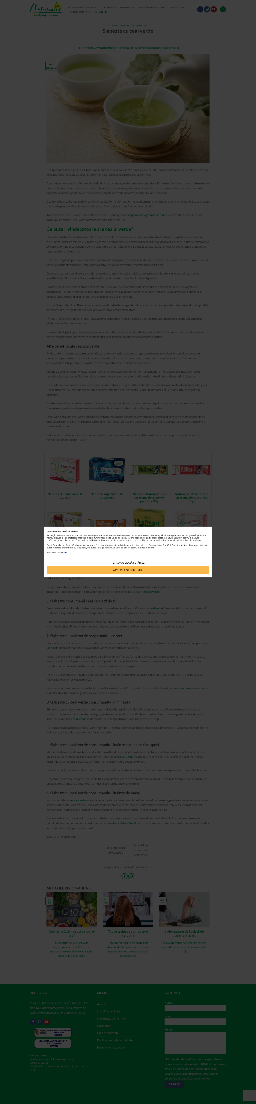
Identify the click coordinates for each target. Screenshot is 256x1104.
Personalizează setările (128, 563)
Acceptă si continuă (128, 570)
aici (65, 552)
